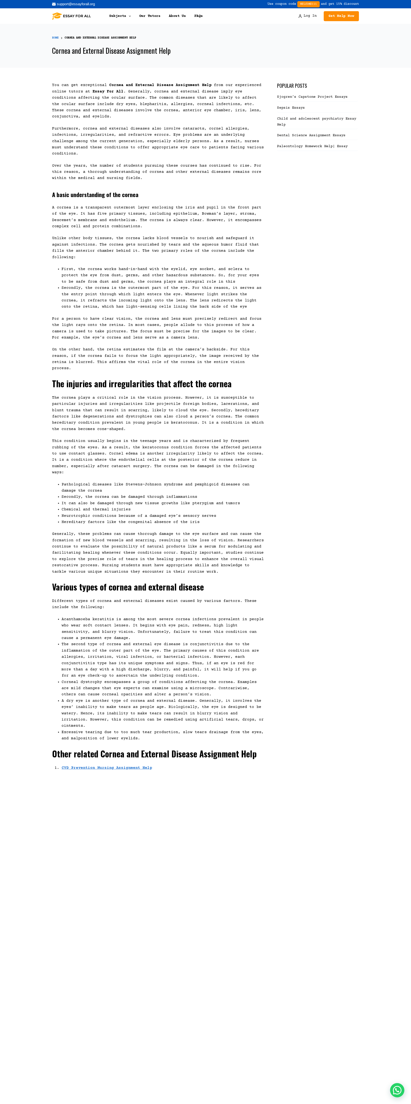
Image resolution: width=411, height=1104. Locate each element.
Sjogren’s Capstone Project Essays (313, 97)
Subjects (117, 16)
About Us (177, 16)
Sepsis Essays (291, 108)
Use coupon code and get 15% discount (313, 4)
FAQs (198, 16)
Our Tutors (150, 16)
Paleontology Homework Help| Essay (312, 146)
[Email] (73, 4)
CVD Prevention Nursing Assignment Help (107, 768)
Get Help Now (341, 16)
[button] (397, 1090)
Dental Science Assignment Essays (311, 135)
